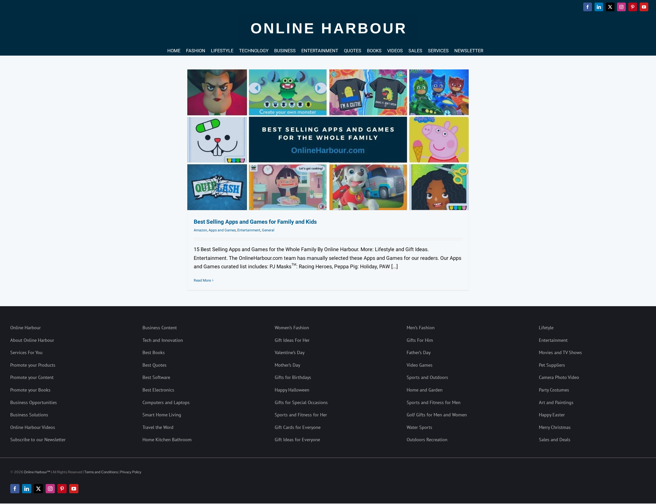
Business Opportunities (33, 402)
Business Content (159, 328)
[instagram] (50, 488)
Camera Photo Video (559, 377)
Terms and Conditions (101, 472)
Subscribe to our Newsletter (38, 440)
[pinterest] (62, 488)
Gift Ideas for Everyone (297, 440)
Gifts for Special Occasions (301, 402)
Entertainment (248, 230)
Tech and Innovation (162, 340)
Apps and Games (222, 230)
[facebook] (14, 488)
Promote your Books (30, 390)
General (268, 230)
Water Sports (419, 427)
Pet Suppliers (552, 365)
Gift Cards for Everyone (298, 427)
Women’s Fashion (292, 328)
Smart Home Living (161, 415)
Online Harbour (25, 328)
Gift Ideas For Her (292, 340)
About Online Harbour (32, 340)
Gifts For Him (420, 340)
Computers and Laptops (166, 402)
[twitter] (38, 488)
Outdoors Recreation (427, 440)
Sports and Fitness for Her (301, 415)
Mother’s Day (287, 365)
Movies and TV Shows (560, 352)
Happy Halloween (292, 390)
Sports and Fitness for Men (433, 402)
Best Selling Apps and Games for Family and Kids (255, 222)
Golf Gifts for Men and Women (437, 415)
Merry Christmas (555, 427)
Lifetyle (546, 328)
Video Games (420, 365)
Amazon (200, 230)
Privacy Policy (130, 472)
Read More (202, 280)
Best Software (156, 377)
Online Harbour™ (36, 472)
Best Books (153, 352)
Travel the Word (157, 427)
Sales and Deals (554, 440)
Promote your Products (32, 365)
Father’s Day (418, 352)
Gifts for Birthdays (293, 377)
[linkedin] (26, 488)
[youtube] (73, 488)
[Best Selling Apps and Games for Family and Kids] (328, 139)
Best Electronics (158, 390)
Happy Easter (552, 415)
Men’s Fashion (421, 328)
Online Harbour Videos (32, 427)
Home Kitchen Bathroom (167, 440)
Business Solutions (29, 415)
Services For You (26, 352)
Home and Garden (425, 390)
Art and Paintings (556, 402)
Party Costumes (554, 390)
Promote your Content (32, 377)
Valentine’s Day (289, 352)
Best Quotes (154, 365)
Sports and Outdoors (427, 377)
